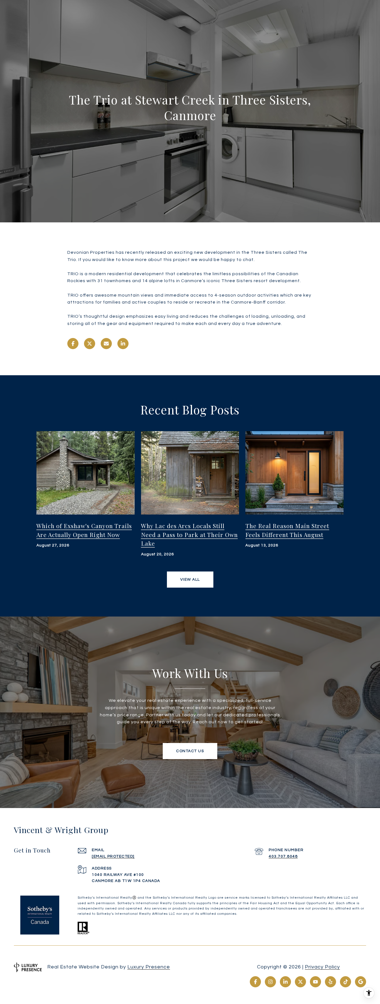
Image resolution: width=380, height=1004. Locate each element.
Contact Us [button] (190, 751)
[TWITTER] (300, 981)
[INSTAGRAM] (270, 981)
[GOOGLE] (360, 981)
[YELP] (330, 981)
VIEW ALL (190, 579)
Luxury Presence (148, 967)
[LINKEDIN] (285, 981)
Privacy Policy (322, 967)
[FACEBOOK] (255, 981)
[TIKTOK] (345, 981)
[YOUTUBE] (315, 981)
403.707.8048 (283, 856)
